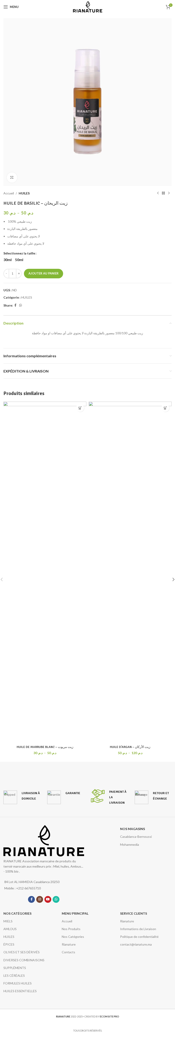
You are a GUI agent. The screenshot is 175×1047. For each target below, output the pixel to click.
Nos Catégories (73, 937)
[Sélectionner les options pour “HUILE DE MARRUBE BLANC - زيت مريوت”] (80, 408)
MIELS (8, 921)
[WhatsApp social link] (20, 305)
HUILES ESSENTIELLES (20, 991)
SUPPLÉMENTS (14, 968)
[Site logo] (87, 6)
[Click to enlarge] (12, 177)
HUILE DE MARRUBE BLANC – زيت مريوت (45, 747)
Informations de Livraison (138, 929)
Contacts (68, 952)
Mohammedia (129, 844)
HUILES (24, 193)
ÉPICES (8, 944)
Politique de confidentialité (139, 937)
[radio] (7, 259)
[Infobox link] (21, 797)
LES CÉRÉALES (14, 975)
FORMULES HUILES (17, 983)
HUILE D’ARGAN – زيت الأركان (130, 747)
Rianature (69, 944)
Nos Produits (71, 929)
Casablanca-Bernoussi (136, 836)
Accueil (8, 193)
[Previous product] (158, 193)
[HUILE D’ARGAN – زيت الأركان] (130, 572)
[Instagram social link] (39, 899)
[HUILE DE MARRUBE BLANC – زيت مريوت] (44, 572)
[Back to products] (163, 193)
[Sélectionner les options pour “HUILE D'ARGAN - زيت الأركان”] (165, 408)
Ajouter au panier (43, 273)
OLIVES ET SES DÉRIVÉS (21, 952)
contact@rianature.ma (136, 944)
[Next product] (169, 193)
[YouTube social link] (47, 899)
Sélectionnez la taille (19, 253)
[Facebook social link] (15, 305)
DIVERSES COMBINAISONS (23, 960)
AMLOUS (10, 929)
